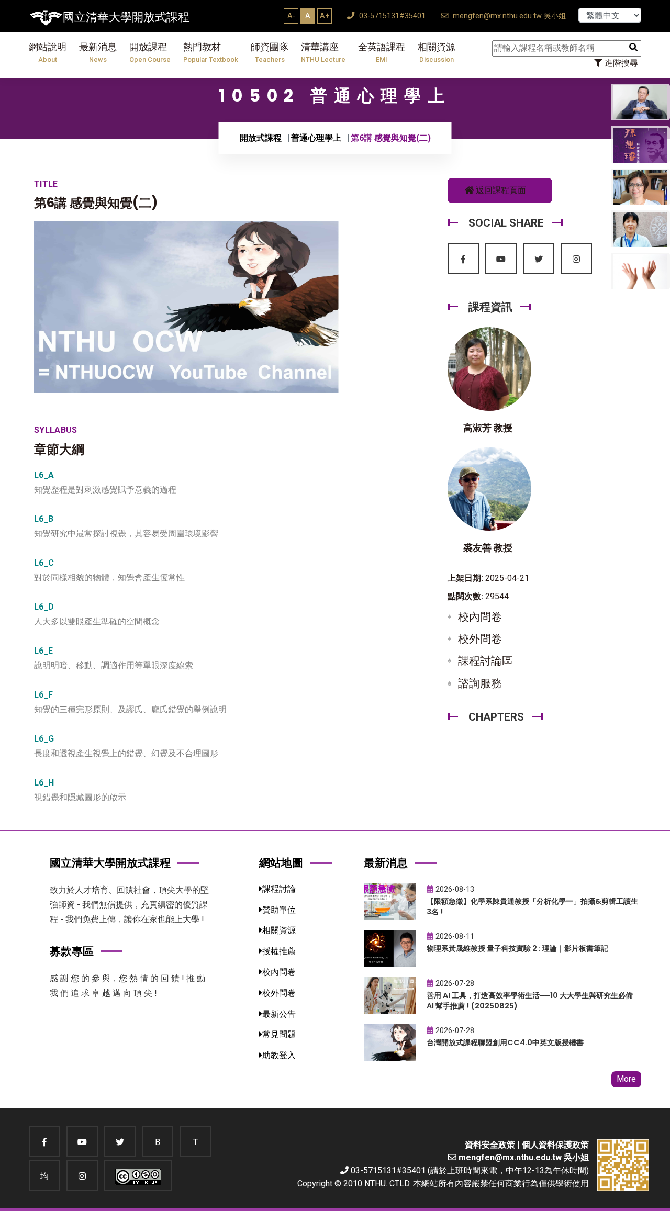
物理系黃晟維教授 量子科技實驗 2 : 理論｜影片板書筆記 (517, 948)
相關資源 (436, 52)
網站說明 (47, 52)
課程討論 (279, 889)
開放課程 (150, 52)
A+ (324, 16)
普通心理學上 (316, 138)
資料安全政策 (490, 1145)
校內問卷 (480, 617)
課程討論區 (485, 661)
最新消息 (98, 52)
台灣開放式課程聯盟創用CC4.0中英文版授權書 (505, 1042)
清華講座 (323, 52)
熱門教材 (210, 52)
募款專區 (72, 951)
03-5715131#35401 (391, 16)
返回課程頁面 (500, 190)
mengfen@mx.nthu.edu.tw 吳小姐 (508, 16)
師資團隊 (269, 52)
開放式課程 (261, 138)
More (626, 1079)
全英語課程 (381, 52)
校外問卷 (480, 639)
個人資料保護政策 (555, 1145)
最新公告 (279, 1014)
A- (291, 16)
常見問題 (279, 1034)
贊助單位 (279, 910)
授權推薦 (279, 951)
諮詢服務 (480, 683)
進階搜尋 (620, 63)
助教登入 (279, 1055)
